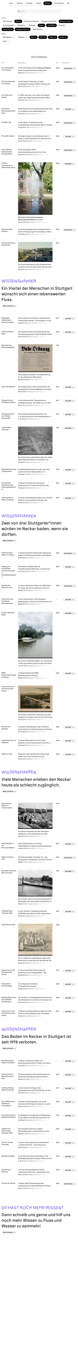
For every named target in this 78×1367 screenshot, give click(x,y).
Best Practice (38, 29)
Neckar (18, 21)
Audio (63, 37)
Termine (20, 3)
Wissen (47, 3)
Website (22, 37)
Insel (11, 3)
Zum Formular (8, 1232)
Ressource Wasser (31, 21)
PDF (42, 37)
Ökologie (32, 25)
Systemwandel (8, 25)
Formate (29, 3)
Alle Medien (8, 37)
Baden (41, 25)
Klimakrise (21, 25)
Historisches (7, 29)
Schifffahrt (51, 25)
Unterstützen (59, 3)
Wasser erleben (66, 21)
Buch (5, 41)
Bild (33, 37)
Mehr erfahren (8, 1048)
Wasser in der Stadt (49, 21)
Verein (38, 3)
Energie (62, 25)
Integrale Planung (22, 29)
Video (52, 37)
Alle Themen (7, 21)
